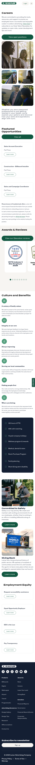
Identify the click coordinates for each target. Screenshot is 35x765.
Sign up (17, 745)
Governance (21, 708)
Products (5, 678)
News (19, 682)
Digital (4, 686)
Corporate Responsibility (22, 717)
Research (5, 720)
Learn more (10, 524)
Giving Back (21, 694)
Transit (4, 698)
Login (25, 3)
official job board (20, 216)
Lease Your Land (23, 690)
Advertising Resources (9, 708)
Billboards (5, 682)
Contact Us (5, 729)
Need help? (33, 382)
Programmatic (6, 703)
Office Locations (7, 725)
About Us (21, 678)
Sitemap (5, 761)
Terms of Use (20, 759)
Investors (21, 700)
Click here (26, 24)
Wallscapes (5, 690)
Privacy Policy (7, 759)
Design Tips (5, 716)
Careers (20, 686)
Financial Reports (23, 704)
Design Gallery (6, 712)
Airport (4, 694)
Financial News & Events (25, 712)
